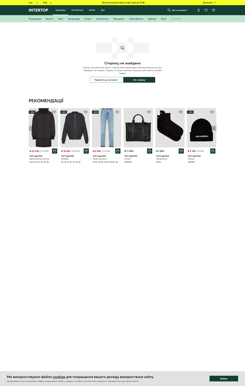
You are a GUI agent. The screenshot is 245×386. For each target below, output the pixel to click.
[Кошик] (213, 10)
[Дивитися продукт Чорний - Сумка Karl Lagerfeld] (138, 127)
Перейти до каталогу (106, 80)
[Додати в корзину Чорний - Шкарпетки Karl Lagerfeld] (181, 151)
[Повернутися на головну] (38, 10)
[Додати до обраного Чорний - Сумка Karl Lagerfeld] (149, 112)
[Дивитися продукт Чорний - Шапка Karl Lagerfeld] (201, 127)
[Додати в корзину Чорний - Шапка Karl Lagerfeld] (212, 151)
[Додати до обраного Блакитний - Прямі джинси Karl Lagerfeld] (117, 112)
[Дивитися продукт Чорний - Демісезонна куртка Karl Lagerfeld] (43, 127)
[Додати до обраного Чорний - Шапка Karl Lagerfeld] (212, 112)
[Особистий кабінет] (199, 10)
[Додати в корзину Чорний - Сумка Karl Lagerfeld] (149, 151)
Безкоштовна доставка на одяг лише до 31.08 (123, 3)
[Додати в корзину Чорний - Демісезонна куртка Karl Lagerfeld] (54, 151)
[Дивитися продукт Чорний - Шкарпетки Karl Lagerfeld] (170, 127)
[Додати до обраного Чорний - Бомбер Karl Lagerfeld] (86, 112)
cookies (59, 377)
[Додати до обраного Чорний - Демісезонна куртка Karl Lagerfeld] (54, 112)
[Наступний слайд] (213, 128)
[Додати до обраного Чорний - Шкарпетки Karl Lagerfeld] (180, 112)
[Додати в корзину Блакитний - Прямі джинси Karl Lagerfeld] (117, 151)
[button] (31, 128)
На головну (139, 80)
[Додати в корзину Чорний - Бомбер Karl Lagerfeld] (86, 151)
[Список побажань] (206, 10)
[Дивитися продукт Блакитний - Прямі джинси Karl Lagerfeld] (106, 127)
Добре (223, 378)
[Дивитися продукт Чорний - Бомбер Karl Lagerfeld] (75, 127)
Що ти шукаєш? (179, 10)
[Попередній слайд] (31, 128)
